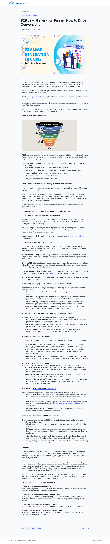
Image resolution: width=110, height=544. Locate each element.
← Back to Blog (25, 11)
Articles (97, 3)
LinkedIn (52, 273)
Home (90, 3)
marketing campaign (75, 236)
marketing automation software (68, 404)
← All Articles (85, 528)
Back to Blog (97, 540)
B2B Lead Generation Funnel (33, 528)
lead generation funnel (36, 97)
